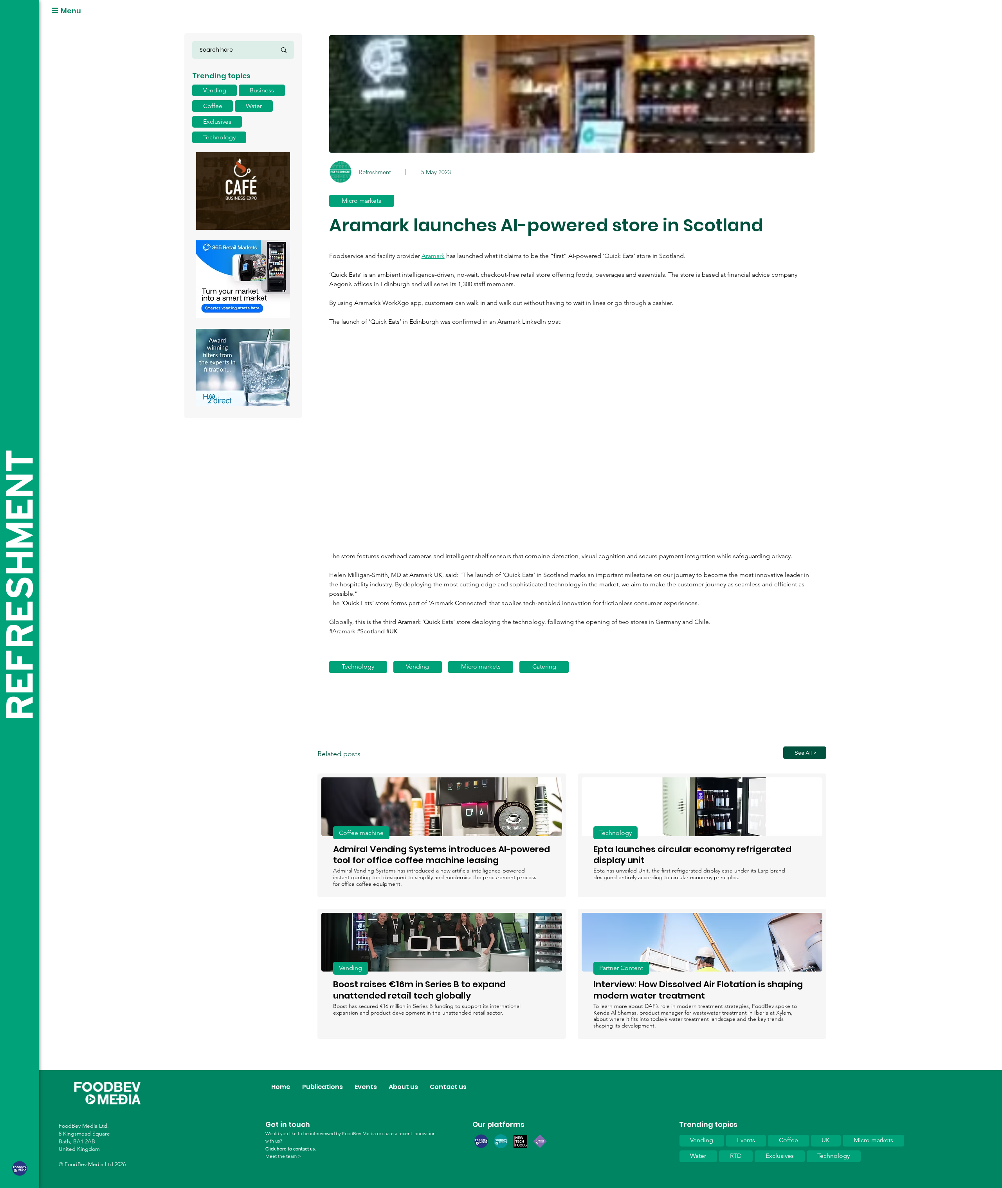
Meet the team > (283, 1156)
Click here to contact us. (290, 1149)
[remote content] (571, 444)
